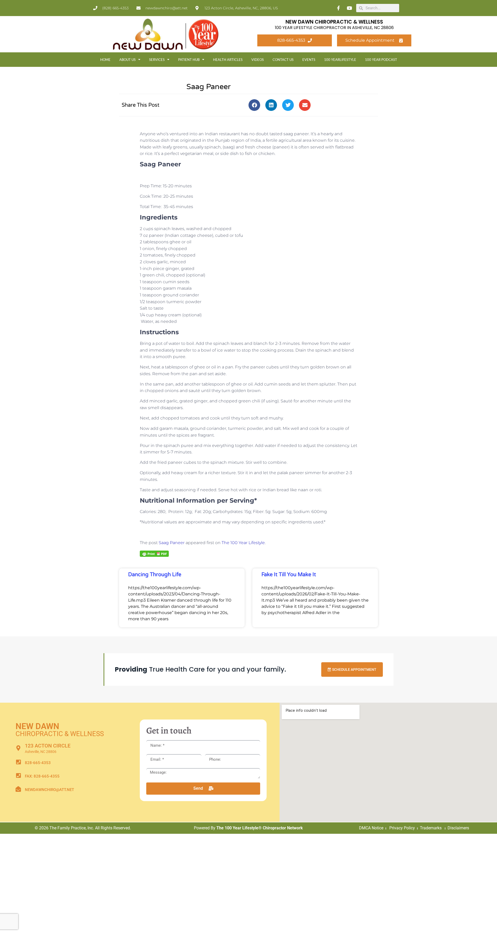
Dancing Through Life (154, 575)
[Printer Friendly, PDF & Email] (154, 553)
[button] (254, 105)
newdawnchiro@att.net (49, 789)
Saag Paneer (172, 542)
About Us (127, 60)
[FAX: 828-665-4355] (18, 775)
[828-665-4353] (18, 762)
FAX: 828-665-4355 (42, 776)
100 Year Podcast (381, 60)
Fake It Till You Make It (288, 575)
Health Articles (228, 60)
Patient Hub (189, 60)
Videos (257, 60)
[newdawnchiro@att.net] (18, 789)
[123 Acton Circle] (18, 748)
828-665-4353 (38, 762)
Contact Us (283, 60)
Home (105, 60)
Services (157, 60)
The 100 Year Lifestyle (243, 542)
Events (308, 60)
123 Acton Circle (47, 746)
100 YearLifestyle (340, 60)
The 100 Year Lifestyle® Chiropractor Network (259, 827)
